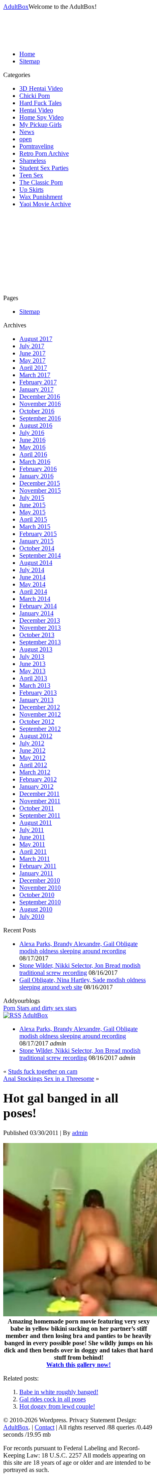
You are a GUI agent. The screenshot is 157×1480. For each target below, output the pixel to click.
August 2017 (35, 338)
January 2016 (36, 476)
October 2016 (36, 411)
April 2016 (33, 454)
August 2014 (35, 562)
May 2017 (32, 360)
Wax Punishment (40, 196)
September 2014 (40, 555)
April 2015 (33, 519)
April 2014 (33, 591)
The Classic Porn (41, 182)
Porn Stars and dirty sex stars (39, 1008)
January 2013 (36, 699)
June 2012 (32, 750)
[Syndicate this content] (12, 1015)
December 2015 (39, 483)
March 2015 (34, 526)
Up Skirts (31, 189)
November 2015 (40, 490)
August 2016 (35, 425)
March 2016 (34, 461)
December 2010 (39, 880)
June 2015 (32, 504)
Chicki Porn (34, 95)
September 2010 (40, 902)
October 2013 (36, 634)
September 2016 (40, 418)
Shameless (32, 160)
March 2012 (34, 772)
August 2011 (35, 822)
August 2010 (35, 909)
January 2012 (36, 786)
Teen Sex (31, 175)
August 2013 (35, 649)
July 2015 (31, 497)
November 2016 (40, 403)
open (25, 139)
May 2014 (32, 584)
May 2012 (32, 757)
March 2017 (34, 375)
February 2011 (37, 866)
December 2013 (39, 620)
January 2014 (36, 613)
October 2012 (36, 721)
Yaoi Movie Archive (45, 204)
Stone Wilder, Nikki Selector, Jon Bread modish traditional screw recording (79, 969)
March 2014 (34, 598)
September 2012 (40, 728)
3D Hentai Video (41, 88)
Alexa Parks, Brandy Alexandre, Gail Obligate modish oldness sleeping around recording (78, 947)
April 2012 (33, 764)
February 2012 (38, 779)
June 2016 (32, 439)
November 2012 (40, 714)
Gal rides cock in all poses (52, 1399)
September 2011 (39, 815)
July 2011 (31, 829)
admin (80, 1132)
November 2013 (40, 627)
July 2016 (31, 432)
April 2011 (33, 851)
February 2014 (38, 606)
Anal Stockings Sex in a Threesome (48, 1078)
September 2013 (40, 642)
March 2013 (34, 685)
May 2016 (32, 447)
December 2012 (39, 707)
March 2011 (34, 858)
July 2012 (31, 743)
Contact (44, 1427)
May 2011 (32, 844)
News (26, 131)
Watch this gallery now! (78, 1364)
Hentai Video (36, 110)
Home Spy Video (41, 117)
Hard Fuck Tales (40, 102)
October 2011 (36, 808)
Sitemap (29, 61)
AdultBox (16, 6)
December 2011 (39, 793)
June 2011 (32, 837)
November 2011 (39, 801)
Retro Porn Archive (44, 153)
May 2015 (32, 512)
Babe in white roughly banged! (58, 1392)
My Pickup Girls (40, 124)
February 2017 (38, 382)
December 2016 (39, 396)
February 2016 (38, 468)
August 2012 (35, 736)
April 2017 (33, 367)
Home (27, 54)
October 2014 (36, 548)
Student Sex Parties (43, 167)
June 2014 (32, 577)
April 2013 (33, 678)
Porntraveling (36, 146)
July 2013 (31, 656)
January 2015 (36, 541)
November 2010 (40, 887)
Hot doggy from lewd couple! (57, 1406)
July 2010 (31, 916)
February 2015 (38, 533)
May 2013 (32, 671)
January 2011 (36, 873)
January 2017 (36, 389)
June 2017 (32, 353)
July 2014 (31, 569)
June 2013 (32, 663)
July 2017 (31, 346)
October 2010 (36, 894)
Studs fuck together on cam (42, 1071)
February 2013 (38, 692)
